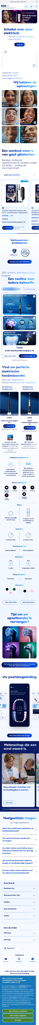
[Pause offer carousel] (37, 2)
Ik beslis (18, 1020)
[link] (19, 262)
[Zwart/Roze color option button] (32, 208)
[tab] (12, 289)
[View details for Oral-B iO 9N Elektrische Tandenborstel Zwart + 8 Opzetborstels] (15, 193)
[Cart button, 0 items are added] (31, 6)
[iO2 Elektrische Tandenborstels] (9, 404)
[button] (19, 829)
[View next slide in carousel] (34, 706)
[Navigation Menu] (36, 6)
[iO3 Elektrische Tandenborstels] (29, 404)
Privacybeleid (13, 997)
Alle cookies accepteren (18, 1011)
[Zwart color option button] (3, 208)
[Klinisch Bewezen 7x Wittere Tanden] (19, 16)
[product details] (34, 296)
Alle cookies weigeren (18, 1015)
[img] (7, 589)
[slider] (19, 233)
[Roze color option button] (6, 208)
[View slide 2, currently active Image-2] (19, 705)
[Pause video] (34, 66)
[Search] (26, 6)
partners (22, 986)
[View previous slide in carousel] (4, 706)
